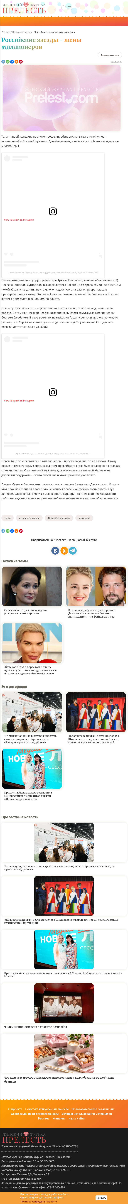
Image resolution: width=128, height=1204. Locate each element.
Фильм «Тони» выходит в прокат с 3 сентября (35, 1026)
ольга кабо (84, 518)
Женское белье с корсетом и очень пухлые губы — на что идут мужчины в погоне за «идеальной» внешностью (30, 670)
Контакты (59, 1118)
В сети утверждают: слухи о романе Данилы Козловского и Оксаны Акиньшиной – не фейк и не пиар (92, 613)
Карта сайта (77, 1118)
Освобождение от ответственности (35, 1114)
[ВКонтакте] (12, 62)
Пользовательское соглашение (93, 1109)
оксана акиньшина (29, 518)
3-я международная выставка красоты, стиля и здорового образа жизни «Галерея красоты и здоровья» (30, 739)
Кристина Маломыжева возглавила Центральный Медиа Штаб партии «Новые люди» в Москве (28, 796)
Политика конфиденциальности (47, 1109)
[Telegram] (3, 62)
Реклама (43, 1118)
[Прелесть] (24, 3)
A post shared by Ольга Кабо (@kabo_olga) (37, 453)
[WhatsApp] (8, 62)
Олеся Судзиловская (59, 518)
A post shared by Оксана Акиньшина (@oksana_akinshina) (37, 272)
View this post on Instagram (19, 220)
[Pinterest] (21, 62)
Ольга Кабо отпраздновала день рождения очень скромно (25, 612)
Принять (101, 1198)
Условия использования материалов (87, 1114)
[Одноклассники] (16, 62)
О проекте (15, 1109)
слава (8, 518)
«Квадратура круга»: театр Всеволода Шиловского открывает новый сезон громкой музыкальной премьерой (93, 739)
